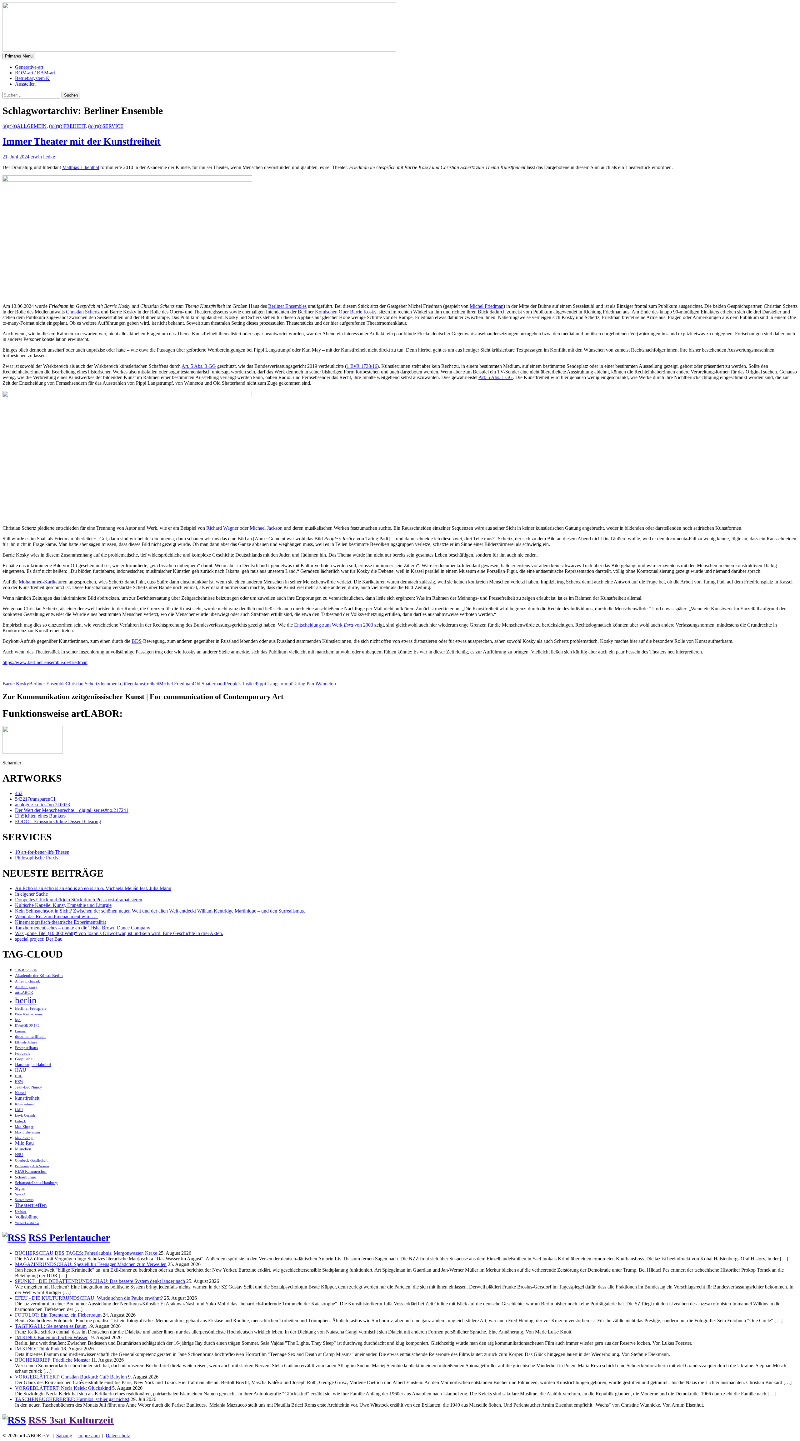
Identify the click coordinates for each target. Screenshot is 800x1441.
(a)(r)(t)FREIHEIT (67, 126)
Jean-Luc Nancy (28, 1087)
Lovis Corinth (25, 1115)
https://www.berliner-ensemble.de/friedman (45, 662)
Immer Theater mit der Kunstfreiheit (81, 141)
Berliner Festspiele (31, 1008)
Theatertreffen (31, 1205)
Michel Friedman (486, 306)
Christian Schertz (83, 311)
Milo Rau (24, 1143)
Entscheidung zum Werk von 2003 (333, 625)
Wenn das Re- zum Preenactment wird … (56, 916)
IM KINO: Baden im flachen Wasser (51, 1337)
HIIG (18, 1076)
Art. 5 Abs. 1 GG (495, 377)
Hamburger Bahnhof (33, 1064)
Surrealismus (24, 1200)
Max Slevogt (24, 1138)
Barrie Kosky (363, 311)
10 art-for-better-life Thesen (42, 852)
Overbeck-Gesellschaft (31, 1160)
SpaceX (20, 1194)
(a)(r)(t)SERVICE (105, 126)
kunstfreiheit (147, 683)
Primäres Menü (18, 56)
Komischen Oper (332, 311)
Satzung (64, 1435)
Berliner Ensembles (287, 306)
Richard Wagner (222, 528)
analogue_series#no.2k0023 (42, 804)
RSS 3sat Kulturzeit (71, 1420)
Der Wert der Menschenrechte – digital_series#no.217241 (71, 810)
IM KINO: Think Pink (37, 1348)
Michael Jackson (266, 528)
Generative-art (29, 67)
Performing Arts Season (32, 1166)
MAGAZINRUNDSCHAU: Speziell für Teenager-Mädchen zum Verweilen (91, 1264)
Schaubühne (25, 1177)
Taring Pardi (304, 683)
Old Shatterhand (209, 683)
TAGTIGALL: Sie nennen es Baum (51, 1326)
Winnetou (326, 683)
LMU (19, 1110)
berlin (26, 1000)
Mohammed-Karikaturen (43, 581)
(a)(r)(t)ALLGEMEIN (24, 126)
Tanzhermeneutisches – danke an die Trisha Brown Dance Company (82, 927)
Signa (20, 1188)
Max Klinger (24, 1126)
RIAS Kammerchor (31, 1171)
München (23, 1149)
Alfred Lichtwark (27, 981)
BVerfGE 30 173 (27, 1025)
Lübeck (20, 1121)
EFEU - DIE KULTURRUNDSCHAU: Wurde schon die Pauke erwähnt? (89, 1298)
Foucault (22, 1053)
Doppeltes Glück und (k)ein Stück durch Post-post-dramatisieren (78, 899)
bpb (18, 1020)
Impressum (89, 1435)
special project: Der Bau (38, 939)
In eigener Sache (31, 894)
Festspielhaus (26, 1048)
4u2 (18, 793)
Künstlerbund (25, 1104)
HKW (19, 1081)
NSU (19, 1155)
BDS (137, 641)
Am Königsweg (26, 987)
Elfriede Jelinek (26, 1042)
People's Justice (240, 683)
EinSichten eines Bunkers (40, 815)
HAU (20, 1070)
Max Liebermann (27, 1132)
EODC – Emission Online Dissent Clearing (58, 821)
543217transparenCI (35, 799)
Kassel (20, 1093)
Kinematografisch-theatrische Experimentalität (60, 922)
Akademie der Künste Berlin (39, 975)
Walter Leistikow (27, 1223)
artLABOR (24, 992)
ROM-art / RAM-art (35, 72)
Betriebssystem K (32, 78)
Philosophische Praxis (36, 857)
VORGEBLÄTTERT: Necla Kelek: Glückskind (63, 1388)
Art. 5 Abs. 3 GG (199, 366)
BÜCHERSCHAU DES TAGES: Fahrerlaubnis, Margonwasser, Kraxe (86, 1253)
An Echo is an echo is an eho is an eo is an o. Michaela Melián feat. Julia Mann (93, 888)
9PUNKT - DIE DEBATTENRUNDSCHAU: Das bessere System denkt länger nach (100, 1281)
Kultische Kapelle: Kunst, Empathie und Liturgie (63, 905)
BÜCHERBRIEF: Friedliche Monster (52, 1360)
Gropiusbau (25, 1059)
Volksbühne (26, 1216)
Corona (20, 1031)
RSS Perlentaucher (69, 1237)
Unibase (21, 1211)
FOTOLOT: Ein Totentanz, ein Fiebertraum (58, 1315)
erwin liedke (43, 156)
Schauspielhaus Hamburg (36, 1183)
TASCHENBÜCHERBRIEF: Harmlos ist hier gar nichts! (72, 1399)
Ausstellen (25, 84)
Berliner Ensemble (47, 683)
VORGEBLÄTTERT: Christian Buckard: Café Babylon (71, 1376)
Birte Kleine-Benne (28, 1014)
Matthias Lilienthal (80, 167)
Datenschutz (118, 1435)
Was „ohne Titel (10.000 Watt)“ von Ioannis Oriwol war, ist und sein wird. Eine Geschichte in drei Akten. (119, 933)
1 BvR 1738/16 (362, 366)
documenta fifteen (117, 683)
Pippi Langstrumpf (274, 683)
